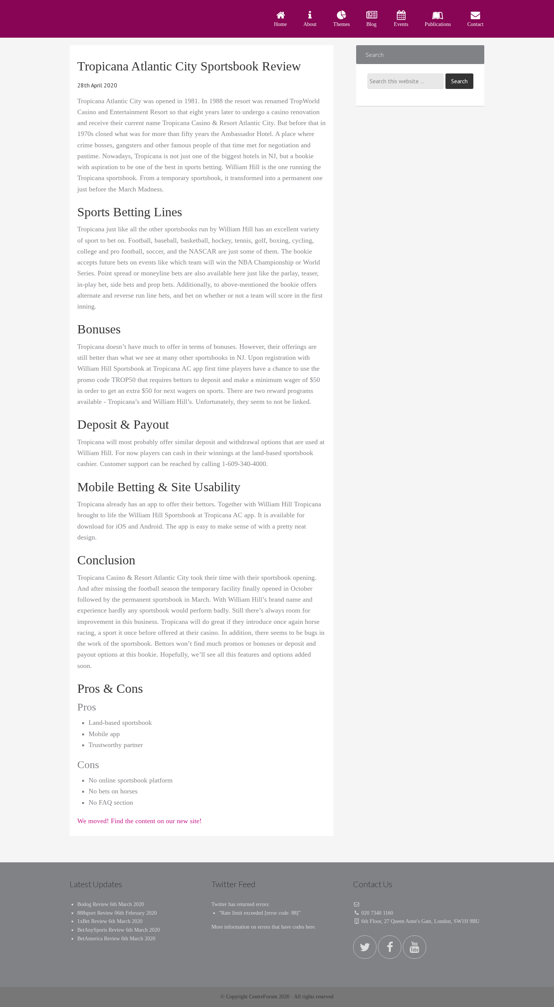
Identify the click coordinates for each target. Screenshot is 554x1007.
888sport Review (95, 913)
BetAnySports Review (100, 930)
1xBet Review (92, 921)
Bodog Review (93, 904)
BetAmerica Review (98, 938)
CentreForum (137, 19)
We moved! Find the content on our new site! (139, 821)
